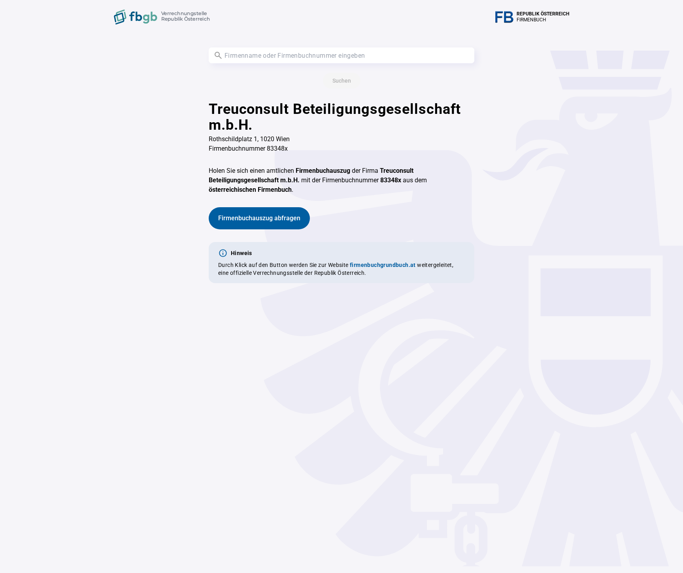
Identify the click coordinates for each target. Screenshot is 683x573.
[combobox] (341, 55)
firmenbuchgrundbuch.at (383, 265)
